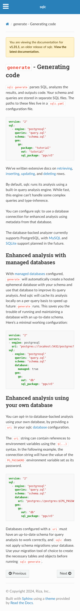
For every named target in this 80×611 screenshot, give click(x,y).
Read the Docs (21, 603)
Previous (19, 573)
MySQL (55, 238)
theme (50, 599)
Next (64, 573)
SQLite (11, 243)
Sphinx (27, 599)
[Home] (7, 24)
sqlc (43, 7)
